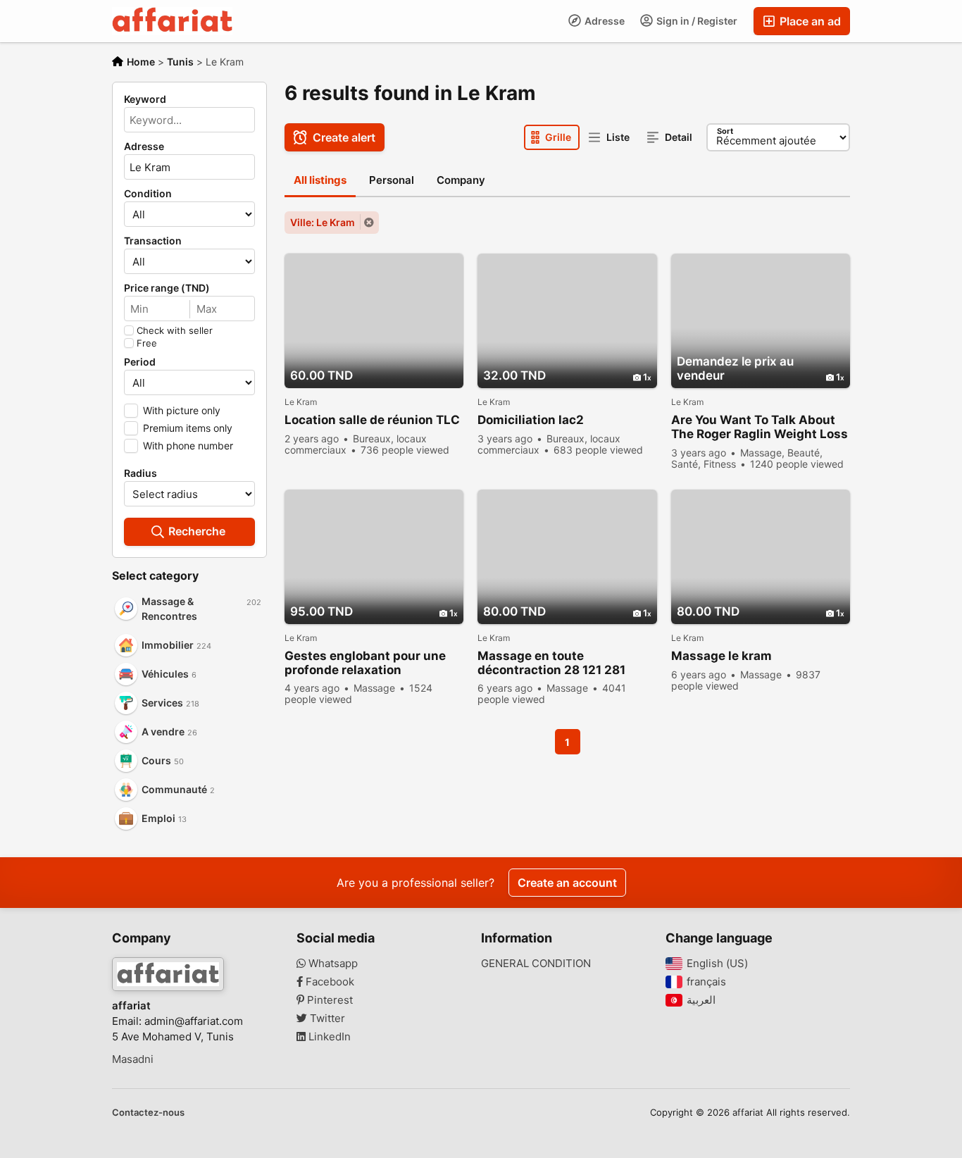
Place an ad (809, 21)
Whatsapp (332, 963)
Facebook (328, 982)
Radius (140, 473)
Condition (148, 193)
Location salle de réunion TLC (372, 420)
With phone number (188, 446)
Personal (391, 180)
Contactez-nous (148, 1112)
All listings (320, 180)
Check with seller (175, 330)
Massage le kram (721, 656)
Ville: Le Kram (322, 222)
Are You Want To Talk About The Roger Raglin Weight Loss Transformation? (759, 427)
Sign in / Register (695, 21)
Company (461, 180)
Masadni (133, 1059)
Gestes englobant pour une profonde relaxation (365, 663)
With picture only (181, 410)
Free (147, 343)
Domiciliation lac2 (530, 420)
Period (140, 362)
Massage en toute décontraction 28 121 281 (551, 663)
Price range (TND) (167, 288)
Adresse (603, 21)
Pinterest (328, 1000)
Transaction (153, 241)
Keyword (145, 99)
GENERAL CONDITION (536, 963)
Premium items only (187, 428)
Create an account (567, 883)
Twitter (326, 1018)
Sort (725, 131)
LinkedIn (328, 1037)
